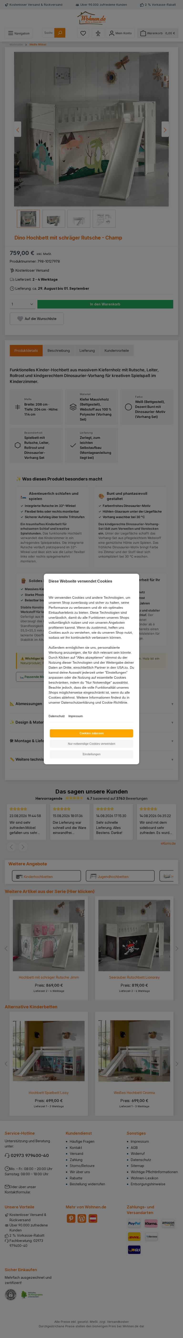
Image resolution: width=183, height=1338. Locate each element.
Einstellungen (92, 754)
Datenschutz (57, 716)
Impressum (75, 716)
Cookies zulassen (92, 733)
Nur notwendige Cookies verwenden (91, 743)
